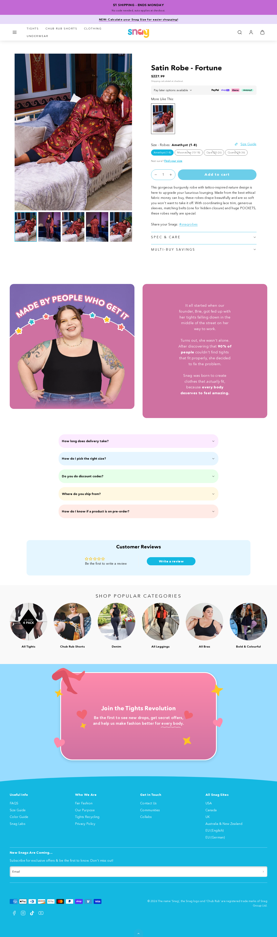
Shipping (155, 81)
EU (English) (214, 830)
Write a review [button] (171, 561)
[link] (251, 32)
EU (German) (215, 837)
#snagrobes (188, 224)
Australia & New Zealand (223, 824)
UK (207, 817)
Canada (211, 810)
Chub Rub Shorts (61, 28)
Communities (150, 810)
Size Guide (18, 810)
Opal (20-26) (215, 153)
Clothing (93, 28)
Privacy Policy (85, 824)
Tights (33, 28)
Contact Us (148, 803)
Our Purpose (85, 810)
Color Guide (19, 817)
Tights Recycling (87, 817)
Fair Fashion (84, 803)
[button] (14, 32)
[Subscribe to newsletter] (263, 871)
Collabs (146, 817)
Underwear (37, 36)
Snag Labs (17, 824)
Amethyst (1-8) (162, 152)
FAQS (14, 803)
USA (208, 803)
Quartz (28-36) (237, 153)
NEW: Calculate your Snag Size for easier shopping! (138, 19)
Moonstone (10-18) (190, 153)
